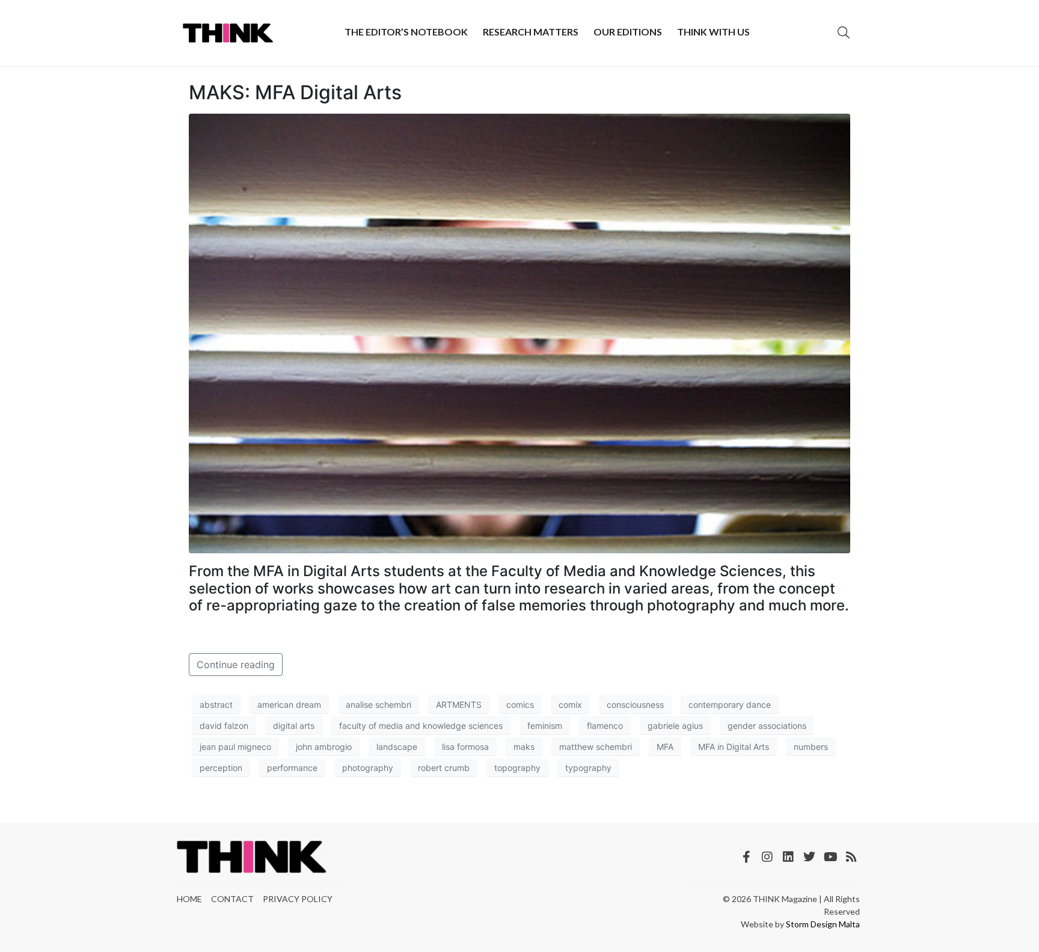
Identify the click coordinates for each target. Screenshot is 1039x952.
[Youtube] (830, 857)
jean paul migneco (235, 747)
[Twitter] (809, 857)
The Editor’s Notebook (406, 31)
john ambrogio (324, 747)
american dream (289, 704)
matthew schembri (595, 747)
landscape (396, 747)
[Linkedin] (788, 857)
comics (520, 704)
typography (588, 768)
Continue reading (236, 665)
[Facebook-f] (746, 857)
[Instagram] (767, 857)
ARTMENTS (459, 704)
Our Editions (627, 31)
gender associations (767, 725)
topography (517, 768)
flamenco (605, 725)
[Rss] (851, 857)
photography (367, 768)
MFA (665, 747)
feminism (544, 725)
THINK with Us (713, 31)
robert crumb (444, 768)
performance (292, 768)
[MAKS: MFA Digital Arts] (519, 333)
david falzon (224, 725)
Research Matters (530, 31)
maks (524, 747)
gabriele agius (675, 725)
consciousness (635, 704)
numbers (811, 747)
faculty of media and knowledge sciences (421, 725)
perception (221, 768)
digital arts (293, 725)
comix (570, 704)
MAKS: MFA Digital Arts (295, 92)
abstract (216, 704)
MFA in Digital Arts (733, 747)
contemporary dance (729, 704)
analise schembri (378, 704)
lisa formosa (465, 747)
